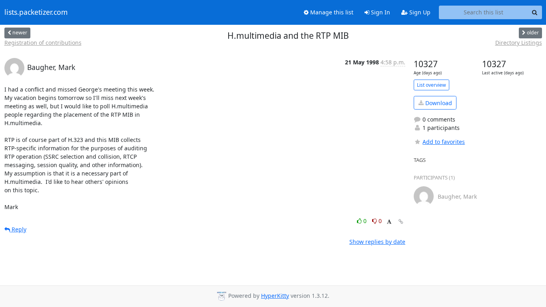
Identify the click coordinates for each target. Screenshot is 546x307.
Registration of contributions (43, 42)
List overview (431, 85)
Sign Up (419, 12)
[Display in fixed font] (389, 222)
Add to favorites (443, 142)
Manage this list (331, 12)
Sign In (379, 12)
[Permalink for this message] (401, 221)
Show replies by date (377, 241)
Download (438, 103)
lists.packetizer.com (36, 12)
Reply (18, 229)
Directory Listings (518, 42)
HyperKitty (275, 295)
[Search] (535, 12)
